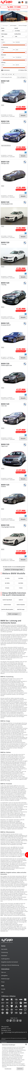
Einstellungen (8, 1068)
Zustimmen (20, 1068)
